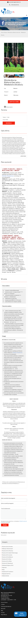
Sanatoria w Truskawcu (7, 571)
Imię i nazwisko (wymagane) (8, 498)
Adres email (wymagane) (7, 503)
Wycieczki (3, 608)
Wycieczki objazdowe (7, 563)
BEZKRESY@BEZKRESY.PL (15, 2)
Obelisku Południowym (8, 176)
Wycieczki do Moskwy (7, 550)
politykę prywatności (23, 521)
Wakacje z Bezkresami (7, 548)
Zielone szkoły (5, 575)
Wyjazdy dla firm (6, 573)
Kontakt (3, 612)
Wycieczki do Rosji (6, 559)
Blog (2, 610)
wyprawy (4, 567)
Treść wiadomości (5, 508)
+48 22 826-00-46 (15, 4)
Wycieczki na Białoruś (7, 557)
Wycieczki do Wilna (7, 561)
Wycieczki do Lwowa (7, 555)
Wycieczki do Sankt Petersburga (10, 552)
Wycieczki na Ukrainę (7, 546)
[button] (20, 614)
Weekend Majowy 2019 (7, 565)
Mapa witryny (4, 614)
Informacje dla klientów (6, 606)
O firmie (3, 604)
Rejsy (3, 569)
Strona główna (4, 602)
